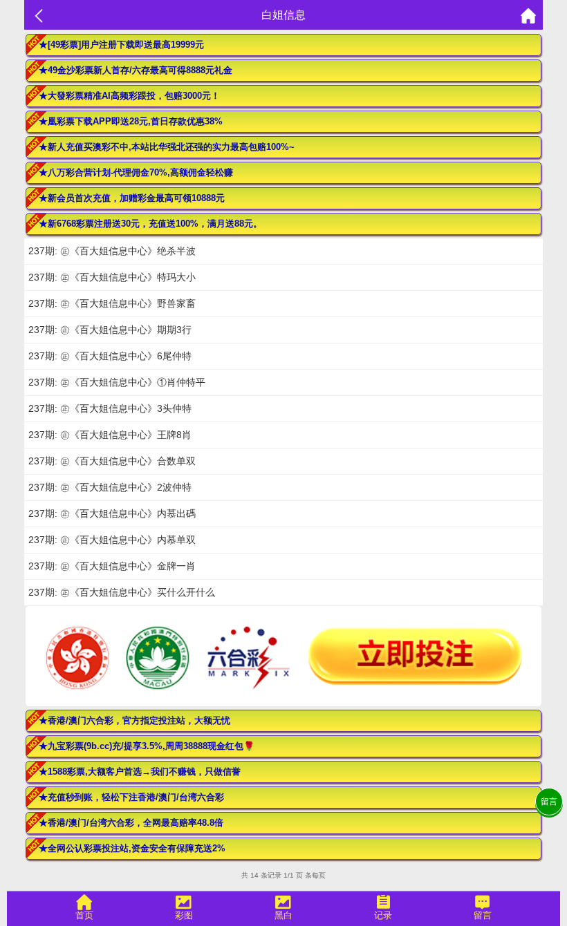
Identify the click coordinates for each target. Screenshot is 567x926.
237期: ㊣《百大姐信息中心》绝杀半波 (112, 250)
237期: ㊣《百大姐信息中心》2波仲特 (110, 487)
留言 (549, 801)
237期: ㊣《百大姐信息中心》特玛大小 (112, 277)
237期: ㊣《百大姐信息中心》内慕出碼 (112, 513)
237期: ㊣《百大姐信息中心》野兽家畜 (112, 303)
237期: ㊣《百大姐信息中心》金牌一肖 (112, 565)
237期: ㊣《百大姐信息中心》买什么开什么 (121, 592)
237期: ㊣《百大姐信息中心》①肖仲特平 (116, 382)
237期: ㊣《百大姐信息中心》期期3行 (110, 329)
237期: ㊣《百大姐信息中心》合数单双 (112, 460)
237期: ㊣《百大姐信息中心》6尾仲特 (110, 355)
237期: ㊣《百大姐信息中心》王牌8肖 (110, 434)
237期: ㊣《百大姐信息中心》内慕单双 (112, 539)
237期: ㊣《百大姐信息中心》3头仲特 (110, 408)
